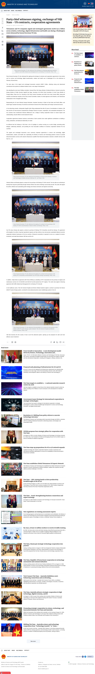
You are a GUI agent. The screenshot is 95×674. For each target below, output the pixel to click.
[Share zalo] (2, 30)
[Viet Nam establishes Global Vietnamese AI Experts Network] (11, 469)
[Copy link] (2, 37)
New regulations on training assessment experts (39, 512)
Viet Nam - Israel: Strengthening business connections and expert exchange (43, 496)
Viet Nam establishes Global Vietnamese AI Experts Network (43, 463)
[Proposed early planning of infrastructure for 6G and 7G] (11, 372)
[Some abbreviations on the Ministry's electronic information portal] (2, 41)
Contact (25, 10)
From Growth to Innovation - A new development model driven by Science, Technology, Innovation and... (42, 351)
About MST (7, 10)
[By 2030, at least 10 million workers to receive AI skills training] (11, 533)
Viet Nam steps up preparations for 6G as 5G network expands (44, 447)
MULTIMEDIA (18, 10)
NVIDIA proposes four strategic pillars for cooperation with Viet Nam (43, 432)
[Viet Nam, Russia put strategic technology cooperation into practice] (11, 549)
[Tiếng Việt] (88, 3)
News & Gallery (15, 14)
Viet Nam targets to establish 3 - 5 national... (78, 54)
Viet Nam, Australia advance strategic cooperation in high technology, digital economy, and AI (42, 593)
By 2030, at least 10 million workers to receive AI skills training (44, 528)
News (12, 10)
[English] (92, 3)
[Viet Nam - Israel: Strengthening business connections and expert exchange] (11, 501)
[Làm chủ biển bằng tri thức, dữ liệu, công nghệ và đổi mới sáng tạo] (82, 21)
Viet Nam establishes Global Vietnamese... (79, 89)
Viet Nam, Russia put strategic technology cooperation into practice (43, 544)
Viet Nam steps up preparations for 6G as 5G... (79, 72)
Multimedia (19, 650)
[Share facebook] (2, 27)
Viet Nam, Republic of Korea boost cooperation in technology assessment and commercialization (43, 561)
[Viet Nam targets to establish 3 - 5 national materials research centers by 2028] (11, 388)
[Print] (2, 44)
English (8, 14)
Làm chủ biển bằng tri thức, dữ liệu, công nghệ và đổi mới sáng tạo (82, 30)
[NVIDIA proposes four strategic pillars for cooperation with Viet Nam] (11, 437)
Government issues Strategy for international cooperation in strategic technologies (43, 400)
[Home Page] (2, 10)
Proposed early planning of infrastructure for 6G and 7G (42, 367)
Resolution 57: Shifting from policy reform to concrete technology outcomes (41, 416)
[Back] (2, 49)
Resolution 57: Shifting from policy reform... (78, 63)
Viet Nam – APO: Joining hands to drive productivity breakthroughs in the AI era (40, 480)
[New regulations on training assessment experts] (11, 517)
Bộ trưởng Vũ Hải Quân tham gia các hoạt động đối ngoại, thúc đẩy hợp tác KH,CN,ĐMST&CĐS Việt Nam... (82, 36)
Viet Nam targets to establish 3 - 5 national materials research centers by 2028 (44, 384)
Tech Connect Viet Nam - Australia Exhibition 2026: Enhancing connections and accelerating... (40, 577)
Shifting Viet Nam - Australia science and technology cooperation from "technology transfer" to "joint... (41, 625)
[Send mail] (2, 34)
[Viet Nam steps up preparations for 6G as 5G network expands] (11, 453)
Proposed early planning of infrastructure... (78, 80)
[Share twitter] (54, 342)
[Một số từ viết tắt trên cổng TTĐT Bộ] (12, 342)
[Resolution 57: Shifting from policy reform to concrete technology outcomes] (11, 420)
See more (33, 641)
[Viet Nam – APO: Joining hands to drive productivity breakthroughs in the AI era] (11, 485)
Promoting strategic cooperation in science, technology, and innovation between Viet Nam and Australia (43, 609)
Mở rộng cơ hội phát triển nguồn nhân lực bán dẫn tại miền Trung (81, 41)
